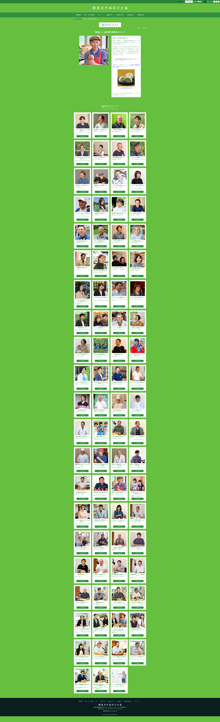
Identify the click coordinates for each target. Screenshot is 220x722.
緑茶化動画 (78, 14)
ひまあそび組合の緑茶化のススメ (119, 267)
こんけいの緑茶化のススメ (119, 327)
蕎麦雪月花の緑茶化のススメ (119, 547)
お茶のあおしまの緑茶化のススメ (119, 520)
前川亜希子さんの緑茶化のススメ (82, 185)
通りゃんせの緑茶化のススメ (82, 602)
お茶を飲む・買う (120, 14)
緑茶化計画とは (141, 14)
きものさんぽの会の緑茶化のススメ (137, 297)
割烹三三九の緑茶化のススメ (101, 574)
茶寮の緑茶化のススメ (82, 327)
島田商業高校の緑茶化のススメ (137, 628)
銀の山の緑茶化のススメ (119, 240)
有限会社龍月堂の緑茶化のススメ (82, 436)
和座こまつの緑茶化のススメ (137, 547)
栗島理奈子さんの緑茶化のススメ (101, 129)
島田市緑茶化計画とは (128, 701)
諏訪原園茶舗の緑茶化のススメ (119, 157)
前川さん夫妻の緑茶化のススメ (100, 354)
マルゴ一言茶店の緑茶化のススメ (119, 185)
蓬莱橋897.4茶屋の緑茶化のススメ (119, 213)
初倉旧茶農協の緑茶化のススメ (82, 492)
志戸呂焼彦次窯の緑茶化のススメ (119, 382)
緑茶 (208, 1)
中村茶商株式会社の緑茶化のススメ (119, 574)
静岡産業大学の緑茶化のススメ (100, 628)
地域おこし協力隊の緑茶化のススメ (119, 492)
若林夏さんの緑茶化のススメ (137, 327)
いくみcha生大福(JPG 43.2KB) (126, 87)
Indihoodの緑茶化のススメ (119, 602)
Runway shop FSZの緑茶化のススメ (119, 297)
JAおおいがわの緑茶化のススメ (137, 129)
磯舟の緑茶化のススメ (119, 354)
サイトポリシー (137, 701)
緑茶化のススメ (110, 14)
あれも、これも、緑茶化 (89, 14)
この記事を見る (82, 136)
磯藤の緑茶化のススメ (100, 602)
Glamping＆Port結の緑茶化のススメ (100, 270)
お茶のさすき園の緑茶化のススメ (82, 547)
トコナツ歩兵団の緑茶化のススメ (119, 684)
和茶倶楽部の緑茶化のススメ (137, 268)
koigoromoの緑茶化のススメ (101, 157)
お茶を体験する (130, 14)
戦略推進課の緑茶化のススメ (101, 213)
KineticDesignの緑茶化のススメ (100, 656)
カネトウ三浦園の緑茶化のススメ (137, 520)
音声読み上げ (189, 1)
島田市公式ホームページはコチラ (110, 710)
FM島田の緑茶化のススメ (101, 436)
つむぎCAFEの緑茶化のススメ (82, 354)
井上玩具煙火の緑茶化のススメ (137, 213)
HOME (74, 18)
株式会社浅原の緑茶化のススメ (119, 436)
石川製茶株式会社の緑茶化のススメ (101, 520)
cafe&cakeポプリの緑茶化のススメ (137, 602)
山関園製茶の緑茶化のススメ (82, 267)
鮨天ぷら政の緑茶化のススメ (101, 547)
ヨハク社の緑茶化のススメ (100, 327)
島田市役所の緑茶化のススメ (119, 129)
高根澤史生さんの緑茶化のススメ (101, 185)
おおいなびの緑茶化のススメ (137, 157)
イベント (100, 14)
